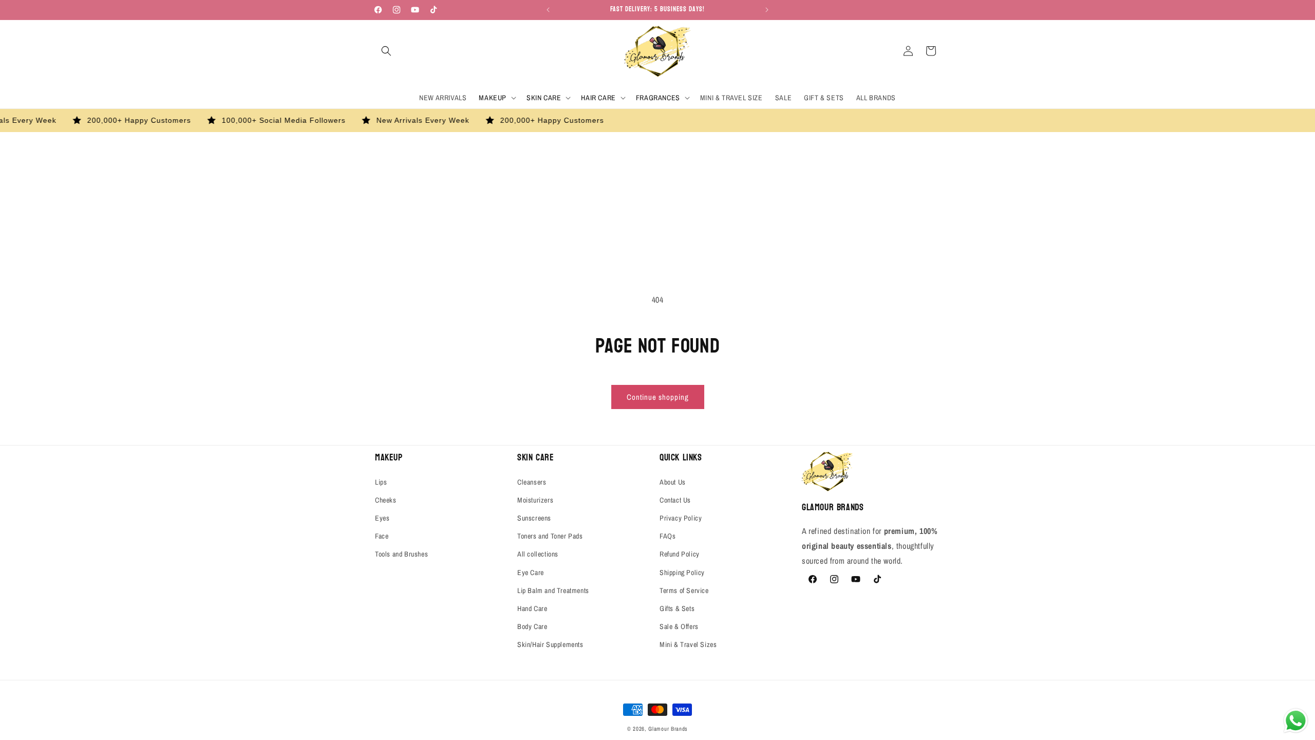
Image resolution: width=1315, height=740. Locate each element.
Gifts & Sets (677, 608)
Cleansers (531, 482)
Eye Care (530, 572)
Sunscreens (534, 518)
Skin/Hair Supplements (550, 644)
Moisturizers (535, 500)
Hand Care (532, 608)
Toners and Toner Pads (550, 536)
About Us (673, 482)
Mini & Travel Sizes (688, 644)
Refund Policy (680, 554)
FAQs (667, 536)
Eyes (382, 518)
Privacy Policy (681, 518)
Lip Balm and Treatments (553, 590)
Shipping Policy (682, 572)
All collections (537, 554)
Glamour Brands (668, 728)
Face (381, 536)
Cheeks (386, 500)
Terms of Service (684, 590)
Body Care (532, 626)
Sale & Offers (679, 626)
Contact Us (675, 500)
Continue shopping (658, 397)
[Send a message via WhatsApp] (1296, 721)
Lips (381, 482)
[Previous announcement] (548, 10)
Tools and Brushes (401, 554)
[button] (386, 51)
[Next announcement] (767, 10)
